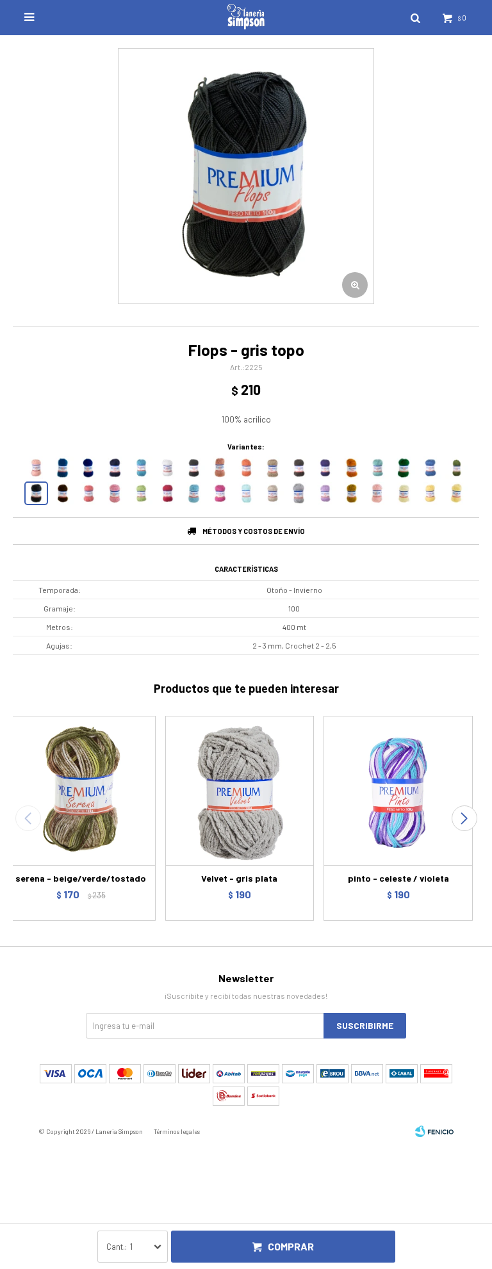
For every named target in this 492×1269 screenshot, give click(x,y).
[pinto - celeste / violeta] (398, 790)
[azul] (430, 468)
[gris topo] (36, 493)
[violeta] (325, 468)
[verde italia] (404, 468)
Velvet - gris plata (239, 878)
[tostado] (62, 493)
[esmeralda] (456, 468)
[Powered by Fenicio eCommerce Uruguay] (434, 1131)
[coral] (89, 493)
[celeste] (194, 493)
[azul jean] (62, 468)
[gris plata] (299, 493)
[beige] (272, 468)
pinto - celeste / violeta (398, 878)
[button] (464, 818)
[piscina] (377, 468)
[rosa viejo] (220, 468)
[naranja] (246, 468)
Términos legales (177, 1131)
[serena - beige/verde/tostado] (81, 790)
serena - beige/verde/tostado (80, 878)
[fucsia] (220, 493)
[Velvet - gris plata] (240, 790)
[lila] (325, 493)
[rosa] (115, 493)
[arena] (272, 493)
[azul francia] (89, 468)
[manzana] (141, 493)
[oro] (430, 493)
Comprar (291, 1246)
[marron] (299, 468)
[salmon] (36, 468)
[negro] (194, 468)
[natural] (404, 493)
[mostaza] (351, 493)
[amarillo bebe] (456, 493)
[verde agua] (246, 493)
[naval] (115, 468)
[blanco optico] (167, 468)
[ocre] (351, 468)
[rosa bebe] (377, 493)
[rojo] (167, 493)
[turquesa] (141, 468)
